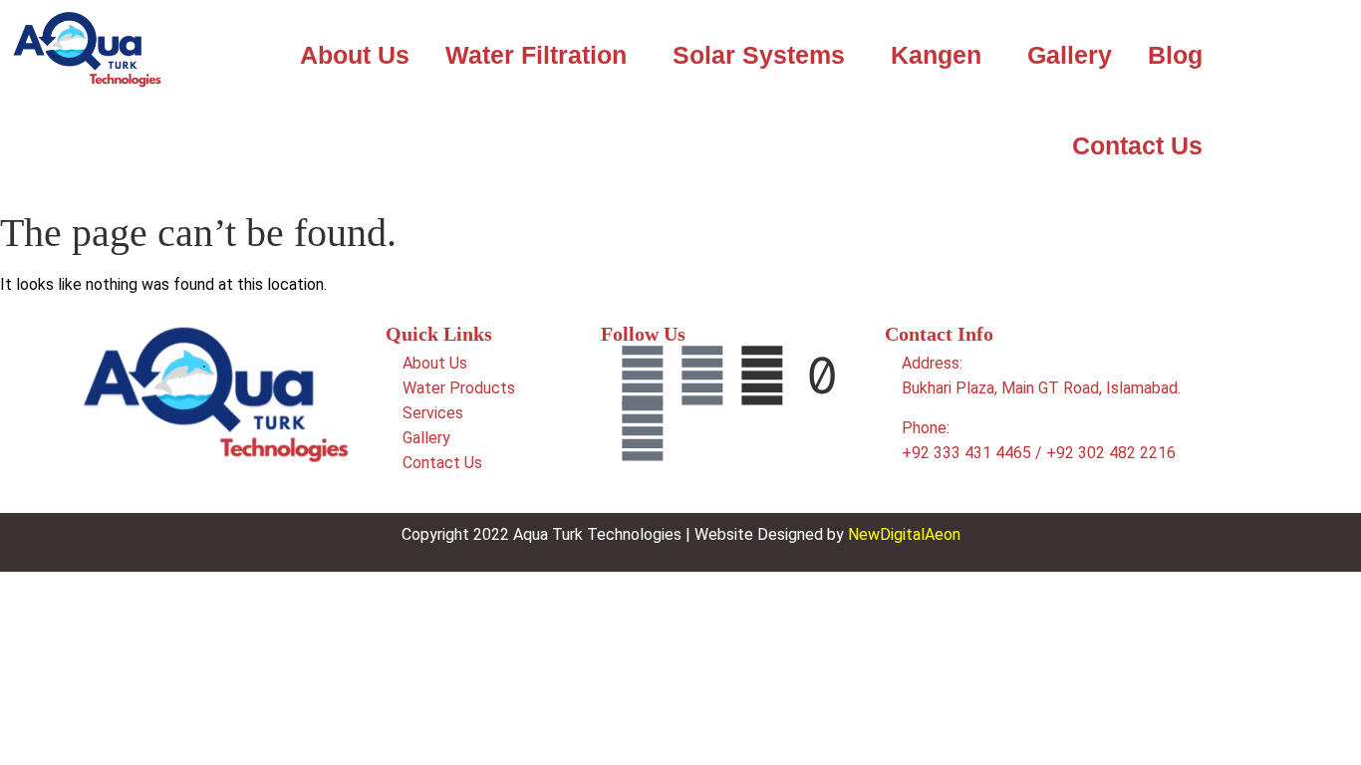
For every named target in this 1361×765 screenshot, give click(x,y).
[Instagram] (643, 431)
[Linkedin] (702, 375)
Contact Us (1137, 145)
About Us (354, 55)
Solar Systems (759, 55)
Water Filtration (536, 55)
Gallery (1069, 55)
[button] (541, 55)
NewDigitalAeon (904, 534)
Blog (1175, 55)
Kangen (936, 55)
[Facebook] (643, 375)
